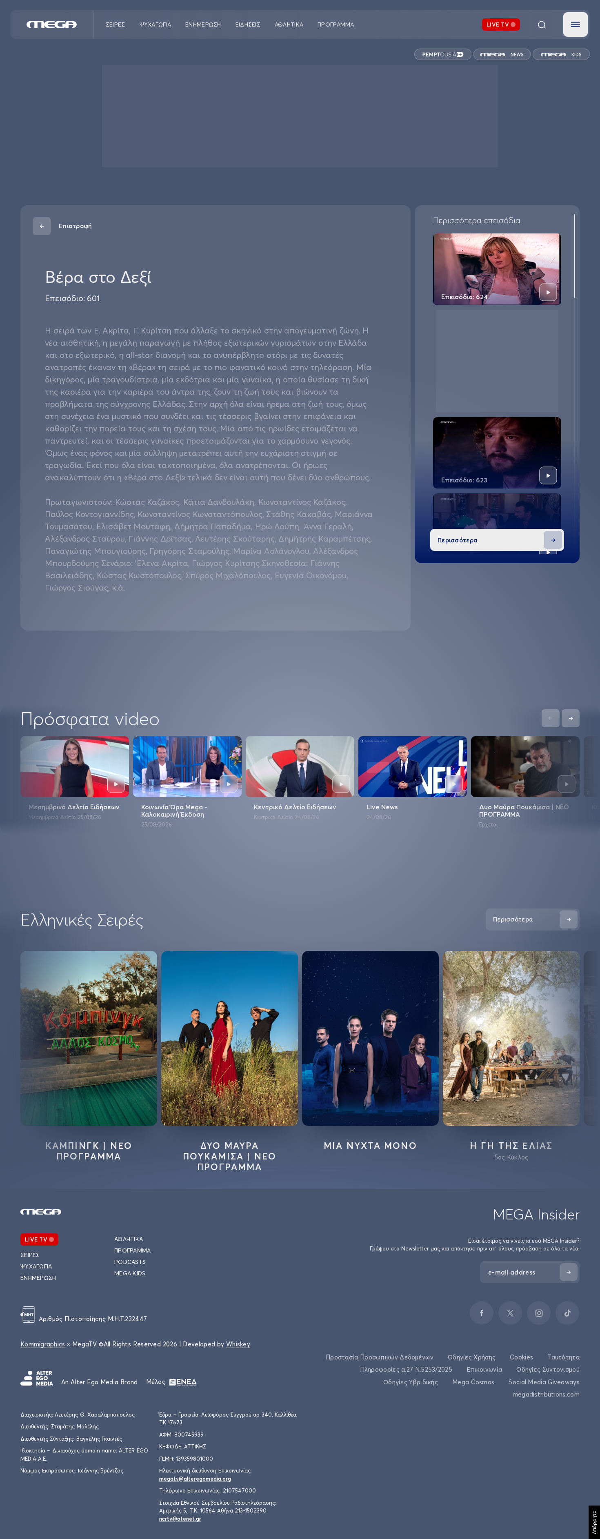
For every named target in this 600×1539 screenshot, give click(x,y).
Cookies (521, 1357)
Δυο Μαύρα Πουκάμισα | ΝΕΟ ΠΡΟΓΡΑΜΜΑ (524, 810)
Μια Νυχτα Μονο (370, 1145)
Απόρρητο (594, 1522)
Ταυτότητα (563, 1357)
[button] (575, 24)
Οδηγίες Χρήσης (472, 1357)
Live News (382, 807)
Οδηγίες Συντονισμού (548, 1369)
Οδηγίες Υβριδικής (410, 1382)
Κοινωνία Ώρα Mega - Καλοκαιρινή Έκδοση (174, 810)
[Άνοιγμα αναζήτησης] (541, 24)
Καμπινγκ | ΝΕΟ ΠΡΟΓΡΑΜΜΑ (89, 1151)
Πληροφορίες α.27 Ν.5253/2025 (406, 1369)
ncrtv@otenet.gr (180, 1518)
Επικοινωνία (484, 1369)
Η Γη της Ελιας (511, 1145)
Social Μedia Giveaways (544, 1382)
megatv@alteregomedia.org (195, 1478)
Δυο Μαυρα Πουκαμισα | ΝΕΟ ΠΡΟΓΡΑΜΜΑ (230, 1156)
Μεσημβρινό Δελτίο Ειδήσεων (74, 807)
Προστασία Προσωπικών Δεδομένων (379, 1357)
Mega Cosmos (473, 1382)
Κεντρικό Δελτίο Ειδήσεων (295, 807)
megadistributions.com (546, 1394)
